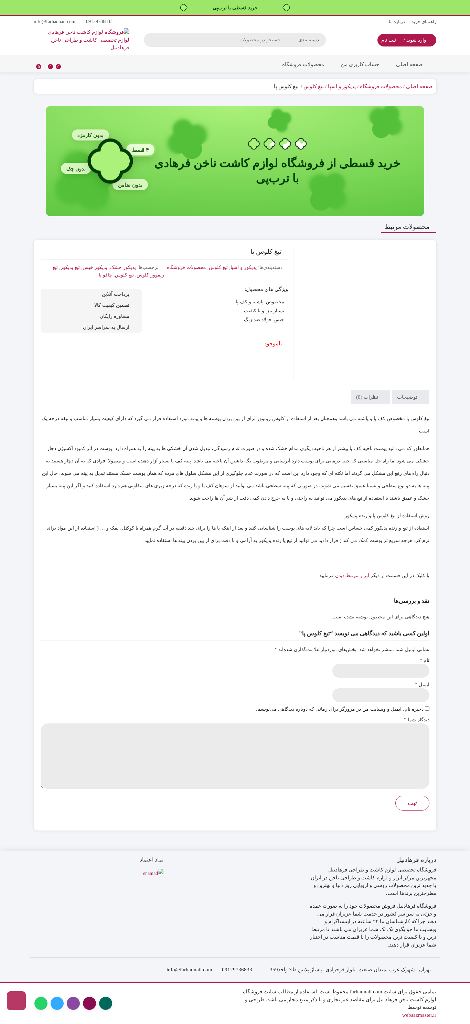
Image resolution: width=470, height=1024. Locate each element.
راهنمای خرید (424, 21)
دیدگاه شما (416, 719)
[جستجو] (150, 40)
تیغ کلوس (313, 86)
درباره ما (397, 21)
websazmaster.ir (419, 1015)
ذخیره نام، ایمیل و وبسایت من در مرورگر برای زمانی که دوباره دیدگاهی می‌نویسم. (340, 709)
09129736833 (100, 21)
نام (424, 660)
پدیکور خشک (123, 267)
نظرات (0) (368, 397)
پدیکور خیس (95, 267)
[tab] (410, 397)
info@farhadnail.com (55, 21)
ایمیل (422, 684)
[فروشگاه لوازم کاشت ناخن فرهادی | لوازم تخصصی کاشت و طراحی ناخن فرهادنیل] (81, 40)
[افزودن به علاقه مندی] (423, 287)
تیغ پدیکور (70, 267)
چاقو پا (105, 275)
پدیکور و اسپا (342, 86)
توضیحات (408, 397)
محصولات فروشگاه (302, 64)
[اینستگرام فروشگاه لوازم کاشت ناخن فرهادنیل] (16, 1000)
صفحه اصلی (409, 64)
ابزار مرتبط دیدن (353, 575)
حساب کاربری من (360, 64)
